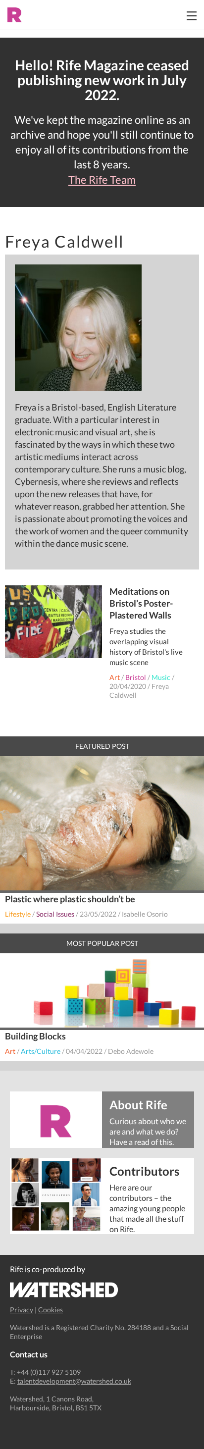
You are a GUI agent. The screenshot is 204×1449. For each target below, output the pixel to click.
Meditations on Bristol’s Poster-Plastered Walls (141, 603)
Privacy (21, 1309)
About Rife (138, 1104)
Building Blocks (35, 1036)
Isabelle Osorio (145, 914)
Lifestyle (18, 914)
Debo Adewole (130, 1051)
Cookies (50, 1309)
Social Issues (55, 914)
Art (114, 677)
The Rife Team (102, 179)
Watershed (64, 1289)
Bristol (135, 677)
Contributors (144, 1170)
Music (161, 677)
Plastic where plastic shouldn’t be (70, 898)
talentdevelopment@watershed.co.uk (74, 1381)
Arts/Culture (40, 1051)
